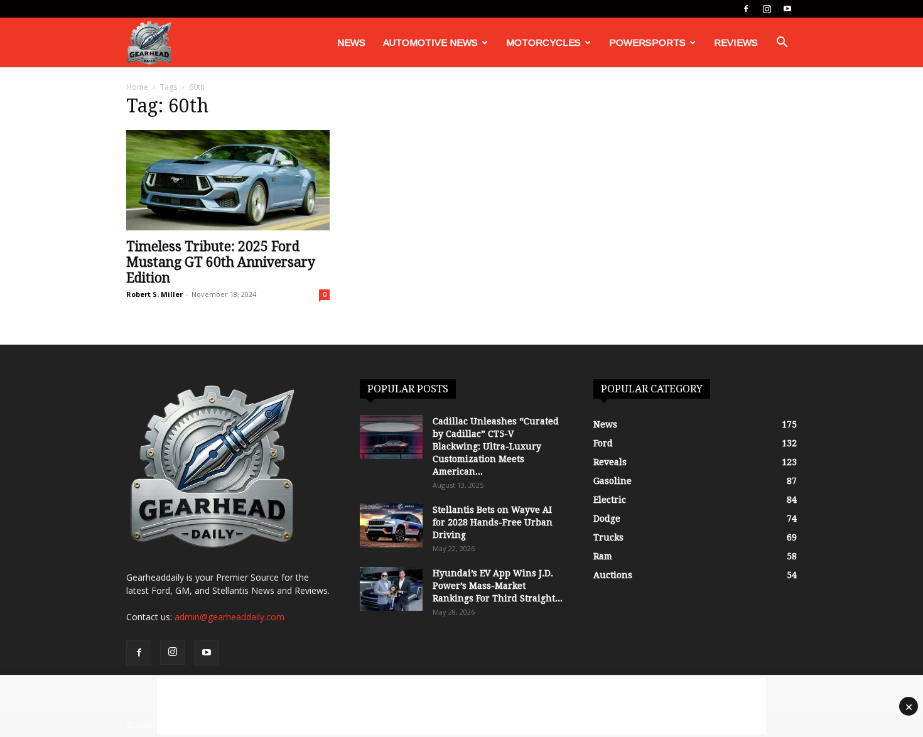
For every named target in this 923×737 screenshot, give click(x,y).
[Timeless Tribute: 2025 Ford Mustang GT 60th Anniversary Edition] (228, 180)
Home (137, 87)
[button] (782, 44)
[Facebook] (746, 9)
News (351, 42)
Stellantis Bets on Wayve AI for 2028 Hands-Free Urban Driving (493, 522)
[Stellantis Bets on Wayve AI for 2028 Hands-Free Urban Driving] (391, 525)
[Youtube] (787, 9)
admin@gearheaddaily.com (229, 617)
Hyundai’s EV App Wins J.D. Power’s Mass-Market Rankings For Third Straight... (498, 585)
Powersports (647, 42)
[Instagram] (766, 9)
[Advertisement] (461, 706)
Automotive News (430, 42)
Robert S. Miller (154, 294)
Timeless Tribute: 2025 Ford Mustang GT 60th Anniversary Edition (220, 262)
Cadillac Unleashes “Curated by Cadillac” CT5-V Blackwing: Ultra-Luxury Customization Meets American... (496, 446)
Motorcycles (543, 42)
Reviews (736, 42)
